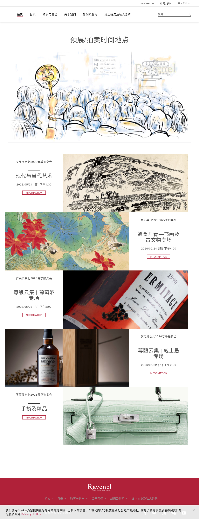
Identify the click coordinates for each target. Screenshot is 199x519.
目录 (33, 14)
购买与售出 (50, 14)
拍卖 (20, 14)
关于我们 (70, 14)
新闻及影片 (90, 14)
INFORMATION (34, 192)
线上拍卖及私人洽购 (118, 14)
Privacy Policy (31, 514)
